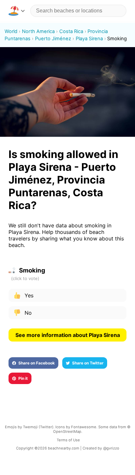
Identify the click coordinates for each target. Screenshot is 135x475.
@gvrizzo (111, 448)
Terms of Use (68, 440)
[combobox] (78, 11)
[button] (17, 11)
